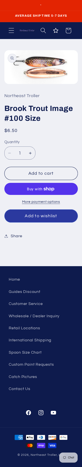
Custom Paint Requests (31, 364)
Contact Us (19, 389)
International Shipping (30, 340)
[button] (11, 30)
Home (14, 279)
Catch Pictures (23, 377)
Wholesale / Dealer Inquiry (34, 316)
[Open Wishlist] (56, 30)
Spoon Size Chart (25, 352)
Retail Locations (24, 328)
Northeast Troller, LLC (48, 454)
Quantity (12, 142)
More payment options (41, 201)
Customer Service (26, 304)
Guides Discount (24, 292)
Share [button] (16, 236)
